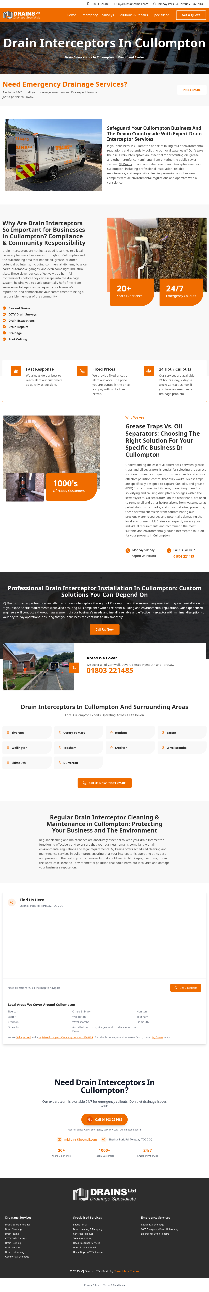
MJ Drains (125, 164)
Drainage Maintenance (17, 1224)
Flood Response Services (86, 1242)
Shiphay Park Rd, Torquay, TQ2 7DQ (180, 4)
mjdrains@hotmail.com (133, 4)
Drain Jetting (12, 1233)
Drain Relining (13, 1242)
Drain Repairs (12, 1247)
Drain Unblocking (14, 1252)
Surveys (108, 15)
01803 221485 (100, 4)
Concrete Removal (83, 1233)
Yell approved (23, 1037)
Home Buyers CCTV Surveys (88, 1252)
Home (71, 15)
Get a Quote (191, 15)
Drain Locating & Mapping (87, 1229)
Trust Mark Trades (126, 1271)
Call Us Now (105, 629)
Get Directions (188, 988)
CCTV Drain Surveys (16, 1238)
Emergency (89, 15)
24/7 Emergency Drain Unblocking (159, 1229)
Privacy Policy (91, 1285)
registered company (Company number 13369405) (66, 1037)
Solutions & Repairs (133, 15)
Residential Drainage (152, 1224)
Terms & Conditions (114, 1285)
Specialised (161, 15)
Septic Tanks (80, 1224)
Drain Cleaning (13, 1229)
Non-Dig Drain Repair (85, 1247)
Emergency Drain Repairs (155, 1233)
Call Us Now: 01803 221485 (107, 783)
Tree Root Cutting (82, 1238)
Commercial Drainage (17, 1256)
